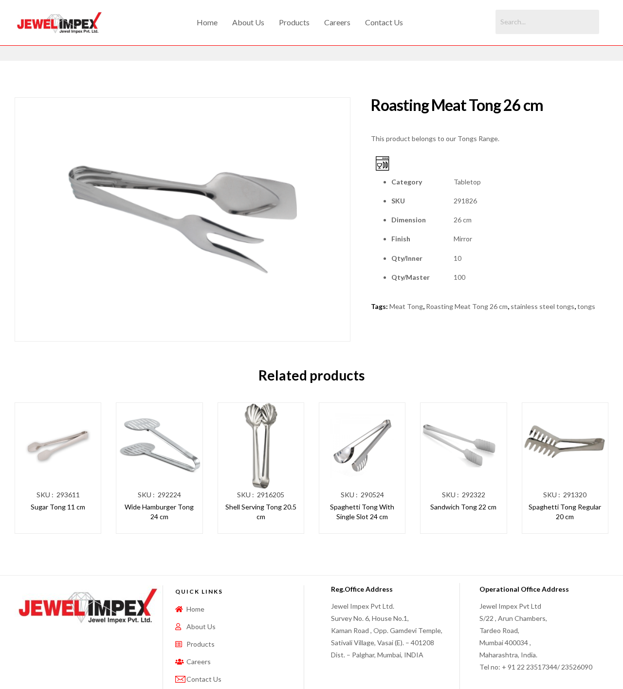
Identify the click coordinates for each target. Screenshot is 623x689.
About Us (248, 22)
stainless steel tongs (542, 306)
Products (294, 22)
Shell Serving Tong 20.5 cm (260, 512)
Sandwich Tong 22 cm (463, 507)
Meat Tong (406, 306)
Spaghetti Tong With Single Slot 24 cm (362, 512)
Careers (337, 22)
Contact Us (384, 22)
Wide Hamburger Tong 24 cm (159, 512)
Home (207, 22)
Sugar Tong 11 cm (58, 507)
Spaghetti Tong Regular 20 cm (565, 512)
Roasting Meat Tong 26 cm (467, 306)
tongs (586, 306)
